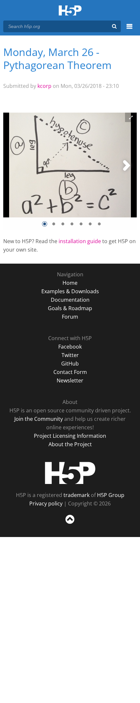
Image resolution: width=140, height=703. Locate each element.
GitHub (70, 363)
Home (70, 282)
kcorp (44, 86)
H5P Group (110, 495)
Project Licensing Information (70, 435)
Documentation (70, 299)
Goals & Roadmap (70, 308)
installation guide (80, 241)
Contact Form (70, 372)
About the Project (70, 444)
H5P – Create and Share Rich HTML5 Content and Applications (70, 11)
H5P (70, 473)
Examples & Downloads (70, 291)
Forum (70, 316)
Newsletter (70, 380)
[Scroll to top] (70, 524)
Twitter (70, 355)
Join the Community (38, 418)
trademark (76, 495)
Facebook (70, 346)
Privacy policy (46, 503)
